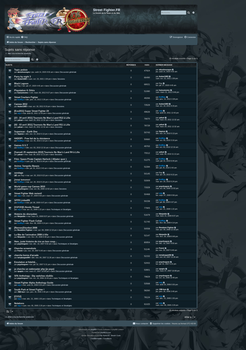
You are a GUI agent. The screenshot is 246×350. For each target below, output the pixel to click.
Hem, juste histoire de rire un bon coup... (35, 241)
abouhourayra (23, 72)
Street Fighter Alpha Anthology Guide (33, 282)
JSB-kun (21, 292)
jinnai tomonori (22, 179)
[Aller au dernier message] (173, 70)
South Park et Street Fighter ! (29, 289)
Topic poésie (20, 70)
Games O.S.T (21, 145)
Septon (20, 134)
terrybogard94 (23, 258)
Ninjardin (21, 216)
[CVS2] (17, 296)
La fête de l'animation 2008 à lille (31, 234)
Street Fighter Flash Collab (28, 221)
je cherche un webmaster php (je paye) (34, 269)
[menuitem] (24, 37)
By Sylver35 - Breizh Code (110, 335)
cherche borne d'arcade (26, 255)
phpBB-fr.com (105, 332)
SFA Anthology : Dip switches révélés (33, 276)
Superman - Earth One (25, 131)
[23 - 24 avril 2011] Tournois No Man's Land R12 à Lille (42, 118)
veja (19, 113)
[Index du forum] (49, 19)
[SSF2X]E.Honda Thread (26, 207)
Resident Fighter (24, 230)
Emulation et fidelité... (25, 262)
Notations (19, 303)
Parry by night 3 (22, 76)
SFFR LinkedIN (22, 200)
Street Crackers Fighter (26, 97)
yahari (20, 120)
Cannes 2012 (20, 104)
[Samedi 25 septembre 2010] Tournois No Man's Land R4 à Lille (47, 152)
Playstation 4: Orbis (24, 90)
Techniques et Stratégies (61, 209)
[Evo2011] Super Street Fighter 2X (31, 111)
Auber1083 (22, 79)
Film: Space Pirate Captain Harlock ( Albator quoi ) (40, 159)
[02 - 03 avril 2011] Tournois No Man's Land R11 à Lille (42, 124)
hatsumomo (22, 93)
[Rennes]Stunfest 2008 (25, 228)
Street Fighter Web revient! (28, 193)
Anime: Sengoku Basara (26, 166)
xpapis (20, 271)
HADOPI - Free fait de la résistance (32, 138)
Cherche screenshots (25, 248)
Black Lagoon (21, 83)
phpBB (93, 329)
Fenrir (20, 251)
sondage (18, 173)
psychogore (22, 189)
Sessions (61, 79)
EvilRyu (20, 100)
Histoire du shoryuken (25, 214)
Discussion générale (68, 72)
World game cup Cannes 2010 (29, 186)
